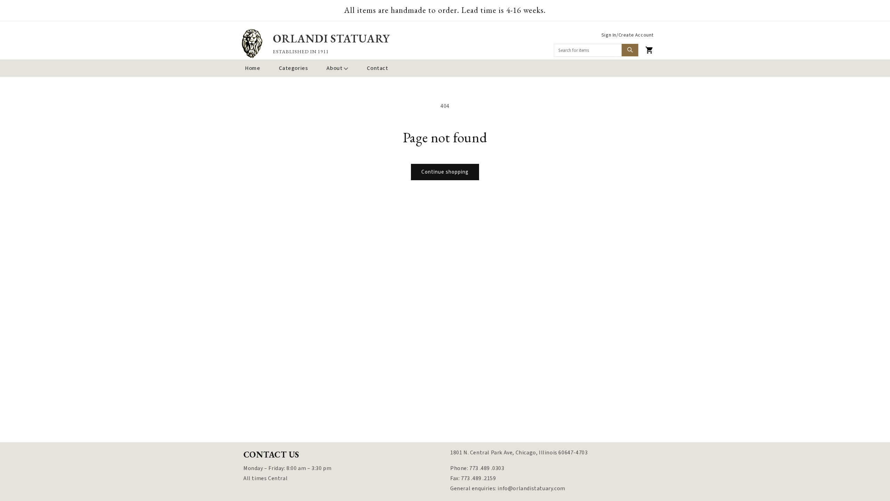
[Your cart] (649, 50)
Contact (377, 68)
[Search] (630, 50)
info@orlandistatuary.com (531, 488)
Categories (293, 68)
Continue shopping (445, 172)
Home (252, 68)
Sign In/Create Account (627, 35)
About (334, 68)
